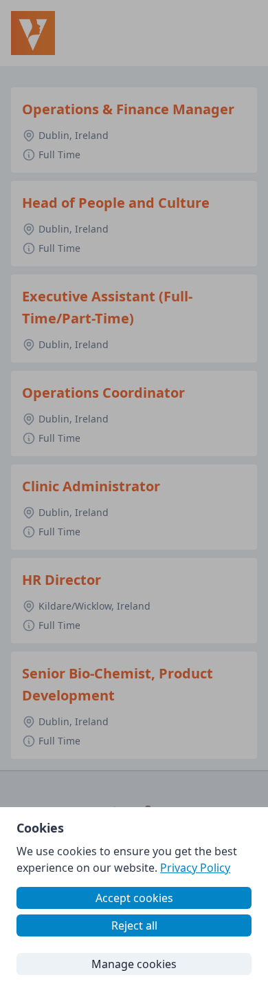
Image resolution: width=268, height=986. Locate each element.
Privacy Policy (195, 867)
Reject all (134, 925)
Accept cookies (134, 897)
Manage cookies (134, 964)
